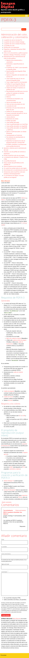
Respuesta (22, 526)
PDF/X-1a (23, 198)
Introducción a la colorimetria (11, 47)
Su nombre (4, 546)
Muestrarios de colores (12, 118)
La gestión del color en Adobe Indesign (14, 42)
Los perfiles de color (9, 45)
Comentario (4, 572)
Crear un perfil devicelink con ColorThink (17, 124)
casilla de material (18, 372)
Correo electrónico (6, 554)
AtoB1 (11, 467)
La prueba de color (11, 106)
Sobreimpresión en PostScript (14, 135)
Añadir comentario (6, 502)
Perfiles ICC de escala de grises (14, 111)
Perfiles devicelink (11, 120)
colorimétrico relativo (14, 469)
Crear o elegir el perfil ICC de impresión (16, 82)
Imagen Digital (8, 5)
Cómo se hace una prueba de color (15, 104)
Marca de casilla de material (13, 338)
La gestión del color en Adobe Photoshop (14, 43)
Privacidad (3, 655)
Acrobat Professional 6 (10, 490)
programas (24, 495)
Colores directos (10, 117)
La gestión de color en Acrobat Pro (13, 40)
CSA (23, 415)
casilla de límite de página (19, 340)
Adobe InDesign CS (9, 480)
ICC (20, 415)
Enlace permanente (21, 510)
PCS (24, 467)
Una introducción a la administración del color (16, 170)
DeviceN (10, 400)
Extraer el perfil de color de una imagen (14, 155)
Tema (2, 539)
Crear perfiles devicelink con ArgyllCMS (16, 126)
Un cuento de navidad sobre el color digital (15, 168)
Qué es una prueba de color (13, 102)
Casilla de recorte (8, 396)
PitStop (20, 497)
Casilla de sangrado (9, 391)
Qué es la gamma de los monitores (13, 166)
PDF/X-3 (8, 97)
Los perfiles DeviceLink (10, 161)
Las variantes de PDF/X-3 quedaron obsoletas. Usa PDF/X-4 (12, 512)
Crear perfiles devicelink (12, 122)
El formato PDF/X (10, 95)
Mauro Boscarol (5, 181)
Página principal (5, 564)
